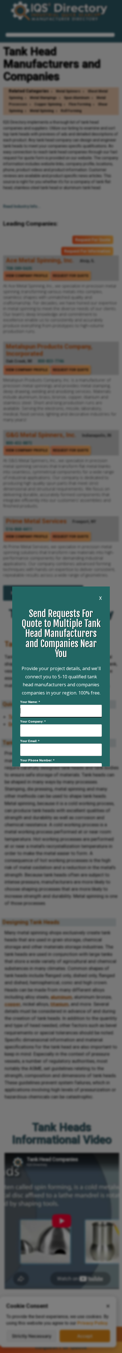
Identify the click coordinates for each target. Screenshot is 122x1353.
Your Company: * (33, 721)
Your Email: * (29, 741)
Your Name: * (30, 702)
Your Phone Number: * (37, 760)
